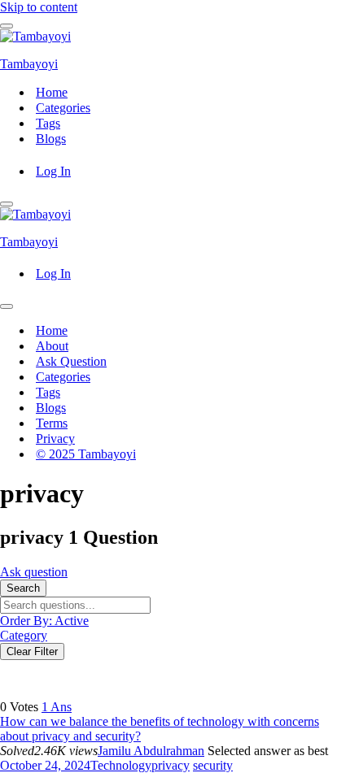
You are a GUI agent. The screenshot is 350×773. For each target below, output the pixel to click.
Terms (52, 423)
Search (23, 588)
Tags (48, 123)
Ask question (34, 572)
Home (52, 92)
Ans (57, 707)
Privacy (55, 438)
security (213, 765)
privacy (170, 765)
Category (23, 635)
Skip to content (38, 7)
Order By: (44, 621)
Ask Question (71, 361)
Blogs (51, 138)
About (52, 346)
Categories (63, 108)
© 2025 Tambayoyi (86, 454)
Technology (120, 765)
